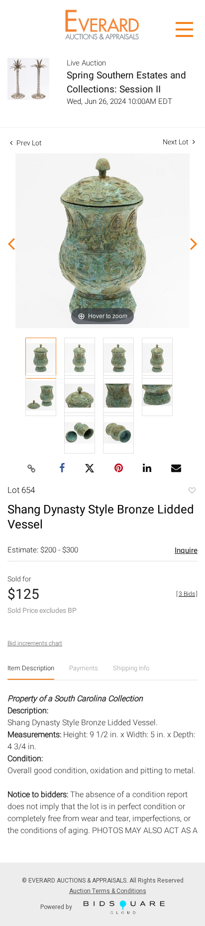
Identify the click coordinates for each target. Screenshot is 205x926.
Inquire (186, 550)
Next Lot (176, 142)
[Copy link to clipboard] (32, 469)
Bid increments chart (34, 643)
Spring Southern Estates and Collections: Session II (126, 82)
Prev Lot (28, 143)
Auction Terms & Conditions (107, 891)
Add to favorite (192, 491)
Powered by (57, 906)
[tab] (30, 672)
